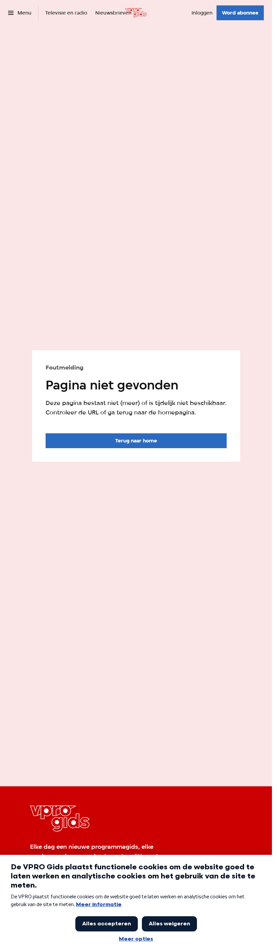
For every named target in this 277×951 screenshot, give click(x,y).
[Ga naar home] (136, 13)
